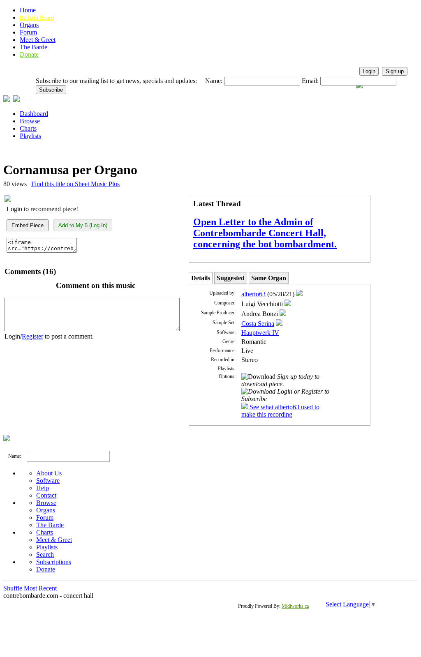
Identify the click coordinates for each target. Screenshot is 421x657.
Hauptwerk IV (260, 332)
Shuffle (12, 588)
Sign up (395, 71)
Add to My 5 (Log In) (82, 225)
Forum (28, 32)
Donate (29, 54)
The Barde (33, 47)
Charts (28, 128)
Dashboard (34, 113)
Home (28, 10)
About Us (49, 473)
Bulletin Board (37, 18)
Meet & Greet (38, 39)
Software (48, 480)
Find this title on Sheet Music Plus (75, 183)
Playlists (30, 135)
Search (45, 554)
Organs (29, 24)
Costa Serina (257, 323)
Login (369, 71)
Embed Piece (28, 225)
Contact (46, 495)
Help (42, 487)
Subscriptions (53, 561)
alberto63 (253, 293)
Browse (30, 121)
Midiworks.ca (295, 606)
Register (32, 336)
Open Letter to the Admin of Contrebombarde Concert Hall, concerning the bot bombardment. (265, 233)
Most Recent (40, 588)
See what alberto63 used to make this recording (280, 410)
